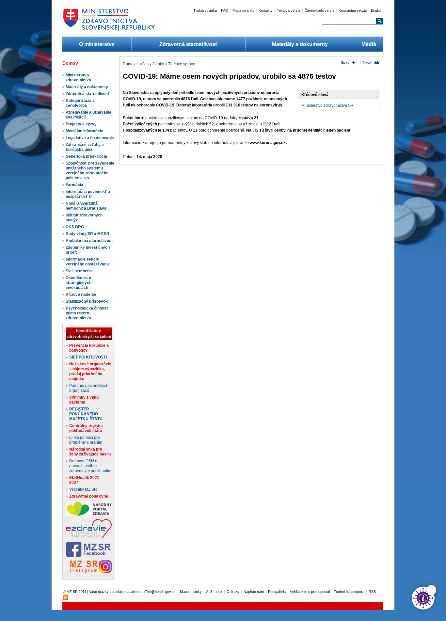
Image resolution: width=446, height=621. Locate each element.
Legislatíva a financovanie (90, 137)
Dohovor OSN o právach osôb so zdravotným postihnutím (90, 466)
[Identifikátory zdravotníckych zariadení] (89, 338)
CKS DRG (75, 227)
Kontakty (266, 10)
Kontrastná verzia (353, 10)
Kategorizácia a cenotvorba (80, 103)
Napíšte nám (254, 592)
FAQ (224, 10)
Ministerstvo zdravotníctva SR (327, 105)
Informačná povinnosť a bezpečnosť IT (88, 194)
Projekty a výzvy (81, 124)
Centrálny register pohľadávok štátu (86, 428)
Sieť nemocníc (79, 271)
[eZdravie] (89, 537)
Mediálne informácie (84, 131)
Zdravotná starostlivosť (188, 44)
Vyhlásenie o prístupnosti (310, 592)
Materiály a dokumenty (300, 44)
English (376, 10)
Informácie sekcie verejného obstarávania (88, 261)
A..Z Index (214, 592)
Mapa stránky (243, 10)
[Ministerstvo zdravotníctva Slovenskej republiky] (109, 30)
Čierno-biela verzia (319, 10)
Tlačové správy (181, 64)
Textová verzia (288, 10)
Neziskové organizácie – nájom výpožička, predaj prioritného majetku (90, 371)
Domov (129, 64)
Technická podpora (349, 592)
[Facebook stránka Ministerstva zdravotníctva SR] (89, 555)
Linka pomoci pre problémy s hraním (85, 440)
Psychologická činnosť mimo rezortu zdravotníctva (87, 313)
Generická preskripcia (86, 156)
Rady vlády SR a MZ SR (87, 233)
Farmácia (74, 185)
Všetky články (152, 64)
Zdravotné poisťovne (88, 496)
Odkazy (233, 592)
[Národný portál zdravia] (89, 514)
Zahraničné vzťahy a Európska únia (85, 147)
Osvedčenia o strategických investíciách (78, 283)
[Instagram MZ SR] (89, 571)
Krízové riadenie (81, 294)
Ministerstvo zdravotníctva (78, 77)
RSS (372, 592)
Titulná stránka (205, 10)
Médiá (368, 44)
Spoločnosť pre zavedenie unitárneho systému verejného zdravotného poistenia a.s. (90, 170)
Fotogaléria (277, 592)
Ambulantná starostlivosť (89, 240)
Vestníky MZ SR (83, 489)
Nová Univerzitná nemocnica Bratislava (86, 206)
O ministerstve (97, 44)
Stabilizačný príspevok (87, 301)
